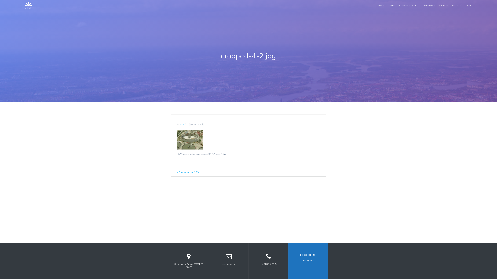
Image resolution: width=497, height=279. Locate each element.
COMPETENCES (427, 5)
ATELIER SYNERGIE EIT (407, 5)
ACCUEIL (381, 5)
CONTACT (468, 5)
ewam (181, 124)
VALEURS (392, 5)
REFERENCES (457, 5)
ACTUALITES (443, 5)
